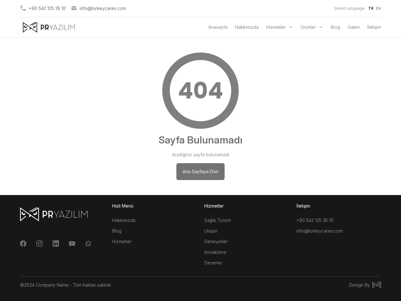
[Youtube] (72, 243)
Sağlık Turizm (217, 220)
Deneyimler (216, 241)
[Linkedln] (56, 243)
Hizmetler (276, 27)
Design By (359, 285)
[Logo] (49, 27)
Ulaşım (210, 230)
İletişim (374, 27)
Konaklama (215, 252)
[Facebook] (23, 243)
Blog (335, 27)
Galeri (354, 27)
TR (370, 8)
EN (378, 8)
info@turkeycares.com (319, 230)
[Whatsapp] (88, 243)
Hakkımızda (247, 27)
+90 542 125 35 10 (314, 220)
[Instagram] (39, 243)
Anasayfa (217, 27)
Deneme (213, 262)
